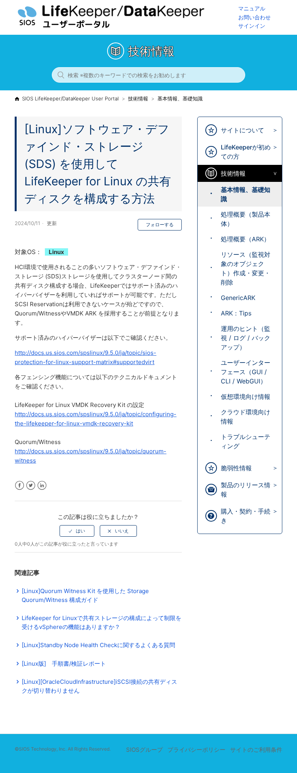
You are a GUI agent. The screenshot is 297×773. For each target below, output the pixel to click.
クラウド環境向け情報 (245, 416)
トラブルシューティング (245, 441)
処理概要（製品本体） (245, 218)
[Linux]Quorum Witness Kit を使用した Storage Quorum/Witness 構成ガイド (85, 595)
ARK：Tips (236, 313)
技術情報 (138, 98)
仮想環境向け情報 (245, 396)
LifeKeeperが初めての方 (246, 151)
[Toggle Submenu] (273, 130)
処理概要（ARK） (245, 239)
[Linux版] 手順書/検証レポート (64, 663)
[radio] (77, 531)
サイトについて (242, 130)
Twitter (31, 485)
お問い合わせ (254, 17)
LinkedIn (42, 485)
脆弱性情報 (236, 468)
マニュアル (251, 8)
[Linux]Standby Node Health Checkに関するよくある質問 (98, 645)
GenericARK (238, 298)
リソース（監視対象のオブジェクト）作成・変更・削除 (245, 268)
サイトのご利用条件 (256, 749)
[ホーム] (126, 27)
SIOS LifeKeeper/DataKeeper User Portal (70, 98)
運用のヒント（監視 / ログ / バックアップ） (245, 338)
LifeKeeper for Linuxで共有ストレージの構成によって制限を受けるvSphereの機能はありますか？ (101, 622)
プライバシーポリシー (196, 749)
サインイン (251, 25)
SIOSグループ (144, 749)
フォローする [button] (160, 224)
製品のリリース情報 (245, 489)
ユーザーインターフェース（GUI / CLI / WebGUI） (245, 372)
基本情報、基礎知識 (180, 98)
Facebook (19, 485)
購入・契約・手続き (245, 515)
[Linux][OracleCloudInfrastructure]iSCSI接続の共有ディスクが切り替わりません (99, 686)
